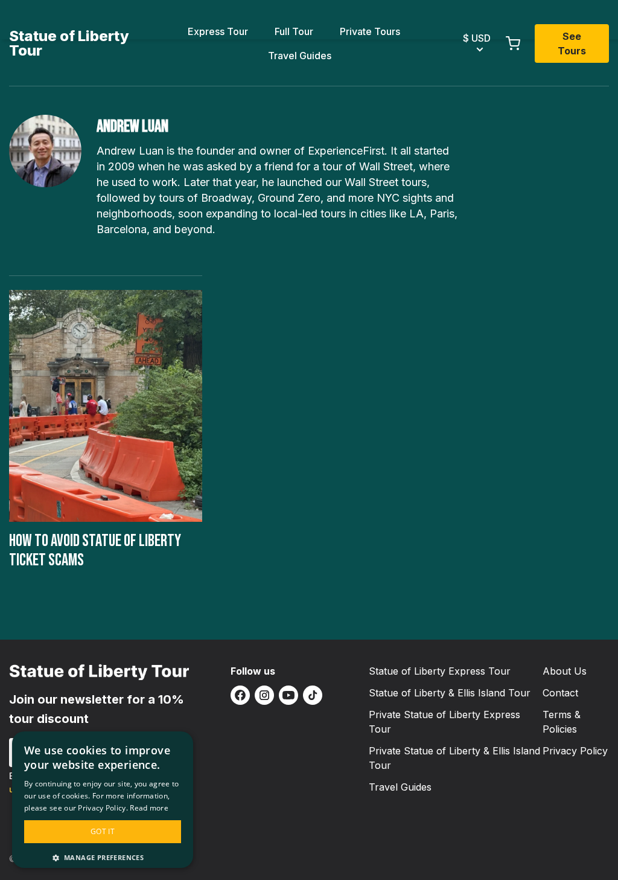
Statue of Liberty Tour (69, 43)
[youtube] (288, 695)
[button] (102, 857)
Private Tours (370, 31)
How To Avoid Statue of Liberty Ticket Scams (95, 550)
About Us (565, 671)
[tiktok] (312, 695)
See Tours (572, 43)
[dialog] (102, 799)
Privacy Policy (575, 751)
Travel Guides (299, 56)
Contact (560, 693)
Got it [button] (103, 831)
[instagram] (264, 695)
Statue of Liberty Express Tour (440, 671)
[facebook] (240, 695)
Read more (149, 808)
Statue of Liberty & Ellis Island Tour (449, 693)
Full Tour (294, 31)
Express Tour (218, 31)
